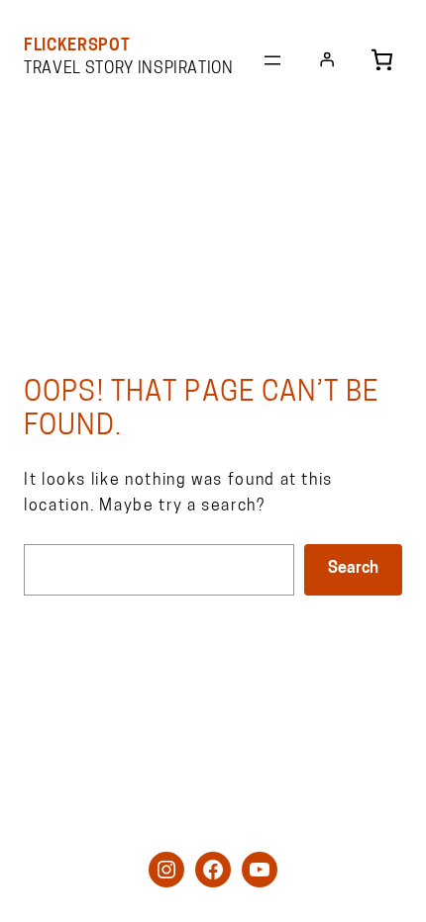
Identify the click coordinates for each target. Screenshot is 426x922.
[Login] (327, 59)
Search (353, 569)
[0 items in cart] (382, 60)
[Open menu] (272, 60)
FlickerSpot (77, 46)
